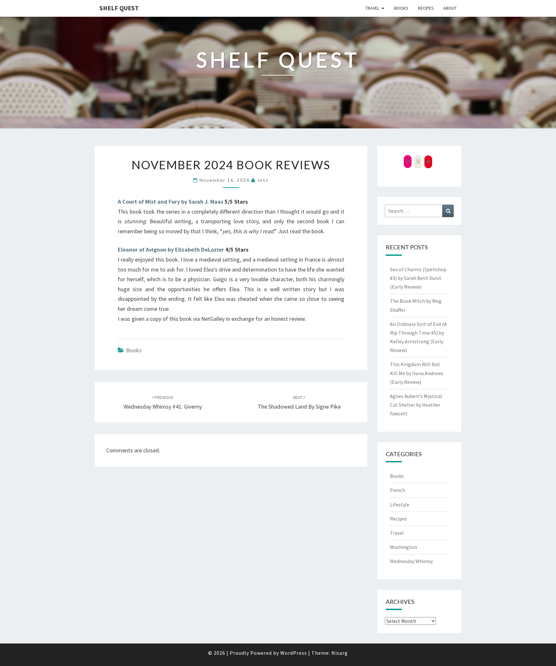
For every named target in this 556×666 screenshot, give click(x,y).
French (397, 490)
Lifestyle (399, 504)
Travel (372, 8)
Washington (403, 547)
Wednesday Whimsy (411, 561)
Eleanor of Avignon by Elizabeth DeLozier (171, 249)
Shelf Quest (119, 8)
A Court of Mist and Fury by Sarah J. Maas (170, 201)
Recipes (426, 8)
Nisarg (339, 653)
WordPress (293, 653)
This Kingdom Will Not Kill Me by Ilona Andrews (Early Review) (416, 373)
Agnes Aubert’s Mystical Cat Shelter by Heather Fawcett (416, 405)
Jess (263, 180)
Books (401, 8)
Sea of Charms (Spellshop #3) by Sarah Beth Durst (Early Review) (418, 278)
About (450, 8)
